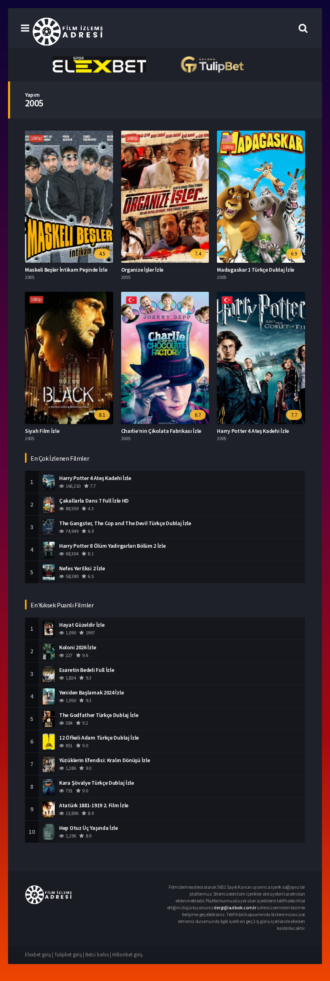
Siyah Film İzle (42, 430)
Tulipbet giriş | (69, 954)
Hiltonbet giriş (127, 954)
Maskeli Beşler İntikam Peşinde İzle (66, 269)
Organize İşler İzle (142, 269)
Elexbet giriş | (39, 954)
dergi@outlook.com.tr (235, 907)
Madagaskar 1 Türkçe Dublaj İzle (255, 269)
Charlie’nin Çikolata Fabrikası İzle (161, 430)
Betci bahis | (98, 954)
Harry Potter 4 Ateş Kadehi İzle (253, 430)
